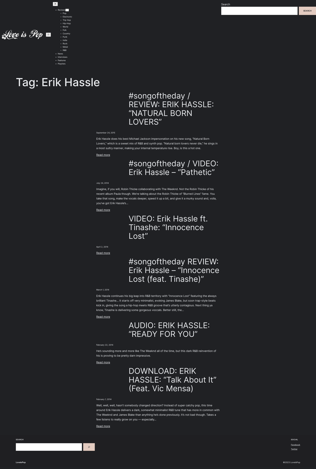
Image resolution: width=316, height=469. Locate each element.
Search (225, 4)
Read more (103, 154)
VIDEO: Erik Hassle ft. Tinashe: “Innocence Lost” (168, 227)
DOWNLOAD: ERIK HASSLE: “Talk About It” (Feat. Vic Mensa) (172, 380)
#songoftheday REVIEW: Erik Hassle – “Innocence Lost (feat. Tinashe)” (174, 270)
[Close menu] (55, 4)
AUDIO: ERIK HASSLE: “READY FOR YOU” (169, 329)
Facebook (295, 445)
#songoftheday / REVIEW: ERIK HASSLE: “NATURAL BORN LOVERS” (171, 108)
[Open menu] (48, 35)
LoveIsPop (21, 462)
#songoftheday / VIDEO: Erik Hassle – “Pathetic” (173, 168)
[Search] (89, 447)
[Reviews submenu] (67, 10)
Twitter (294, 449)
